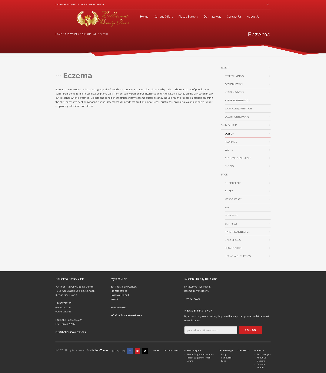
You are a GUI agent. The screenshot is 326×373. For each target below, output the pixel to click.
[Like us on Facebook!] (130, 351)
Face (223, 360)
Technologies (264, 354)
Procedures (71, 34)
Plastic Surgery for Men (199, 357)
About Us (259, 350)
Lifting (190, 360)
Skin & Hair (226, 357)
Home (58, 34)
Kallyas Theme (99, 350)
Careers (261, 364)
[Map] (145, 351)
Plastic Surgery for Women (200, 354)
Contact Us (244, 350)
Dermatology (226, 350)
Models (260, 367)
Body (223, 354)
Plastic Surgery (192, 350)
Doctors (261, 360)
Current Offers (172, 350)
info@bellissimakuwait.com (71, 332)
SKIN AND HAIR (89, 34)
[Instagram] (137, 351)
